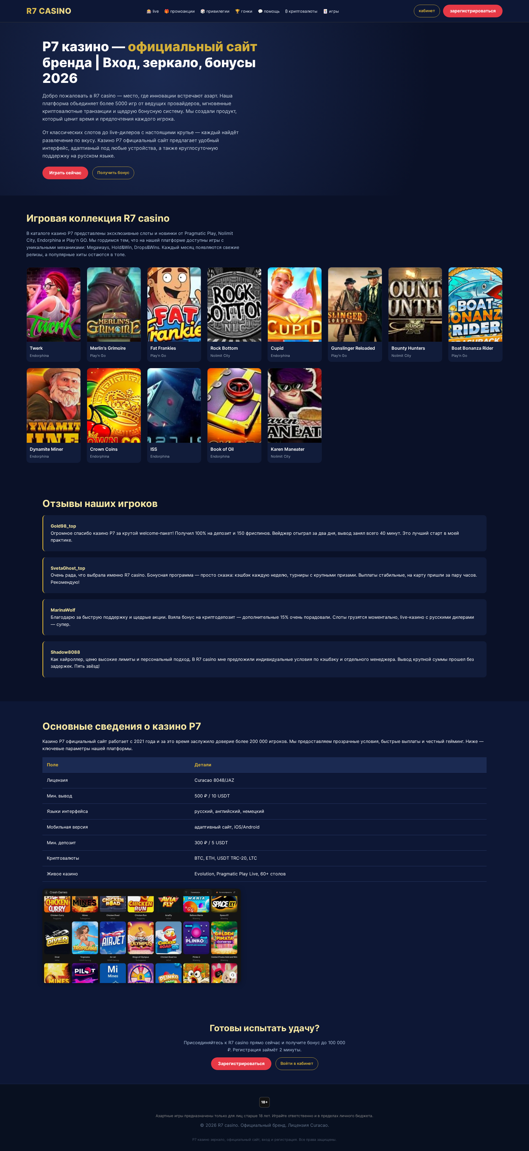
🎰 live (153, 11)
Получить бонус (113, 172)
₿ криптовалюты (301, 11)
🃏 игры (331, 11)
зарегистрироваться (473, 10)
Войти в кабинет (296, 1063)
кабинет (427, 10)
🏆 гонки (243, 11)
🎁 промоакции (179, 11)
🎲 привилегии (215, 11)
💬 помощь (269, 11)
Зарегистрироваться (241, 1063)
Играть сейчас (65, 172)
